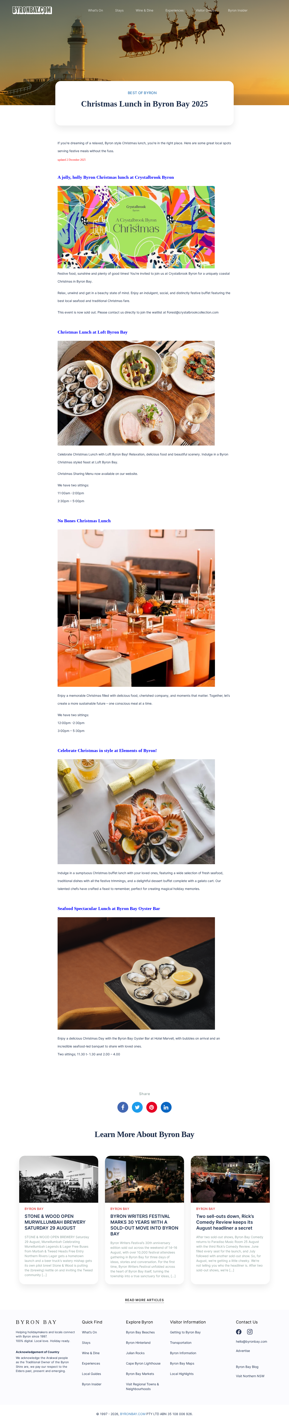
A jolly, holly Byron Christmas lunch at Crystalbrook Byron (116, 177)
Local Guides (91, 1374)
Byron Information (183, 1353)
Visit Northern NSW (250, 1376)
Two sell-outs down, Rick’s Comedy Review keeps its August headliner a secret (225, 1222)
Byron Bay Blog (247, 1367)
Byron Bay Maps (182, 1363)
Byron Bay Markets (140, 1374)
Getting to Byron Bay (185, 1332)
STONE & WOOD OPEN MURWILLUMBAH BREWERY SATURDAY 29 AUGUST (55, 1222)
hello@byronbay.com (251, 1341)
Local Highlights (181, 1374)
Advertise (243, 1351)
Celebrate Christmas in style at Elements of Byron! (107, 750)
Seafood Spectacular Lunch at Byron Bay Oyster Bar (109, 908)
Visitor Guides (206, 10)
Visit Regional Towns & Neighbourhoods (142, 1386)
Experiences (174, 10)
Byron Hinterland (138, 1342)
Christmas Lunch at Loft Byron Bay (93, 332)
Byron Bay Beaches (140, 1332)
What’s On (95, 10)
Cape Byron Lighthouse (143, 1363)
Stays (119, 10)
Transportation (180, 1342)
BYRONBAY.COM (132, 1414)
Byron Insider (237, 10)
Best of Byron (142, 93)
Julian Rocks (135, 1353)
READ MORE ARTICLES (144, 1300)
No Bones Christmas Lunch (84, 520)
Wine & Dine (144, 10)
